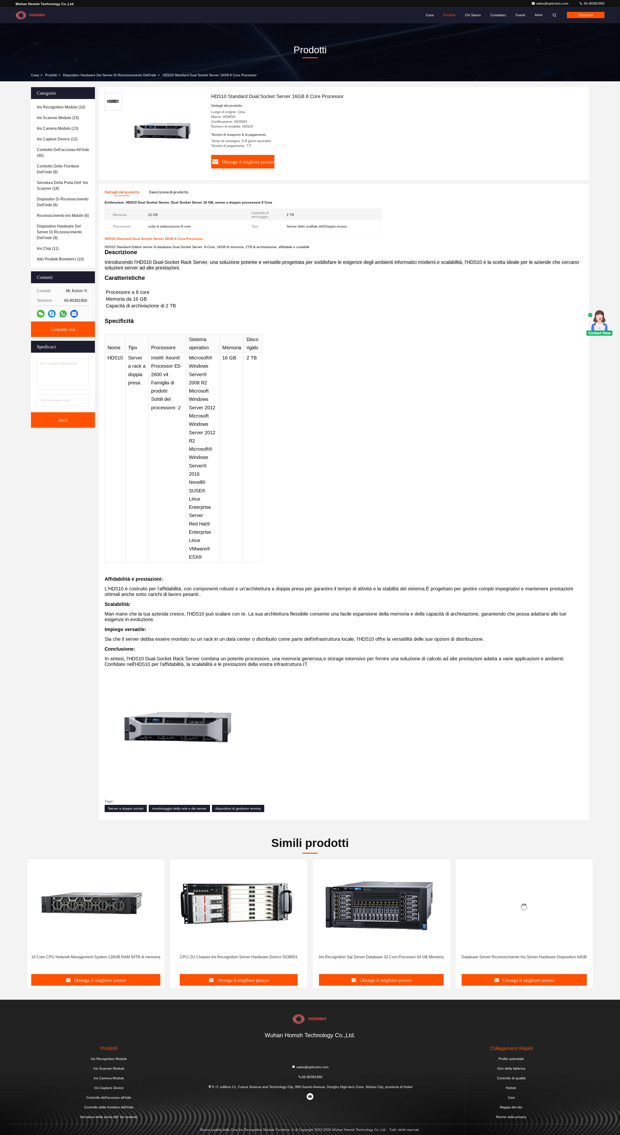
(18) (62, 185)
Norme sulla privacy (511, 1117)
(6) (62, 202)
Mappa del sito (511, 1107)
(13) (57, 128)
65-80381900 (593, 3)
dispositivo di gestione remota (238, 808)
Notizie (511, 1088)
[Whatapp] (63, 314)
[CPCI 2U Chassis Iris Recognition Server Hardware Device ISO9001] (96, 907)
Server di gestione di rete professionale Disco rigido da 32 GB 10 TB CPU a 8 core (523, 960)
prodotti (51, 75)
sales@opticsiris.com (552, 3)
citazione (586, 15)
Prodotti (449, 15)
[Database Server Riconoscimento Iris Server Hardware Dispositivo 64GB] (381, 907)
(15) (58, 118)
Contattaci (498, 15)
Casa (430, 15)
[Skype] (52, 314)
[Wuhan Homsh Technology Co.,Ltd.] (31, 15)
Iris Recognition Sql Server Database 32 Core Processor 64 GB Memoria (238, 957)
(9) (59, 232)
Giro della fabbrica (511, 1068)
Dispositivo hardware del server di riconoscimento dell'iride (109, 75)
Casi (511, 1097)
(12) (57, 139)
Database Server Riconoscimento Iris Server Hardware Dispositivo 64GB (381, 957)
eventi (520, 15)
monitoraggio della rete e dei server (179, 808)
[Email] (74, 314)
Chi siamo (473, 15)
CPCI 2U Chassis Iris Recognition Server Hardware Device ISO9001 (96, 957)
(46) (63, 153)
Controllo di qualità (511, 1078)
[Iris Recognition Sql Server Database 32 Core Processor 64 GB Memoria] (239, 907)
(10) (61, 107)
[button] (36, 918)
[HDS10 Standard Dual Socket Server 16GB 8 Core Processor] (164, 133)
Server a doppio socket (125, 808)
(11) (48, 248)
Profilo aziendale (511, 1059)
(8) (58, 169)
